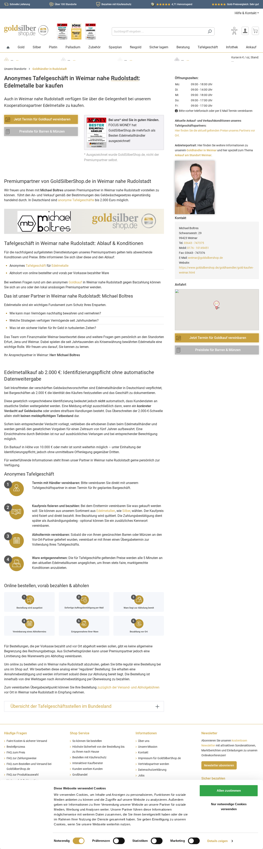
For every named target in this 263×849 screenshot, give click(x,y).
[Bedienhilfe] (234, 31)
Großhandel (79, 774)
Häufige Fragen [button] (15, 733)
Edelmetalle (60, 266)
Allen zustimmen (229, 790)
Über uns (143, 741)
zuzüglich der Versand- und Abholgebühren (128, 687)
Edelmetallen (105, 511)
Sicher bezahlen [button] (213, 778)
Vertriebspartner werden (153, 764)
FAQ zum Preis (16, 752)
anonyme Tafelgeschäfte (76, 200)
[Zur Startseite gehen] (26, 30)
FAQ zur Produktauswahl (22, 774)
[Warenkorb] (255, 31)
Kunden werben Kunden (87, 769)
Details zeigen (217, 841)
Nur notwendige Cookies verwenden (229, 806)
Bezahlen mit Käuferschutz (116, 4)
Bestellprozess (16, 747)
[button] (217, 305)
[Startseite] (8, 47)
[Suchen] (210, 31)
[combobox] (158, 31)
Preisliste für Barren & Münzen (42, 131)
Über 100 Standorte (65, 4)
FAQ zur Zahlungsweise (21, 758)
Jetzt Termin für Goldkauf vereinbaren (42, 119)
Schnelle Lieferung (20, 4)
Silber (126, 511)
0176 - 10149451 (198, 248)
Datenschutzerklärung (152, 770)
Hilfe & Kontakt (245, 13)
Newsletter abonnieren (219, 765)
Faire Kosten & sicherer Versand (27, 741)
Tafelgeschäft (36, 266)
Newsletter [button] (209, 733)
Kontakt (143, 752)
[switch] (119, 840)
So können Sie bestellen (87, 741)
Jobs (141, 775)
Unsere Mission (147, 747)
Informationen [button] (146, 733)
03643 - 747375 (194, 243)
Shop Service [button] (79, 733)
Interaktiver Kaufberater (87, 763)
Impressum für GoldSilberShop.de (159, 758)
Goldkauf (75, 282)
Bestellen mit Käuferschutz (89, 757)
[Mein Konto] (245, 31)
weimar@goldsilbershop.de (205, 257)
